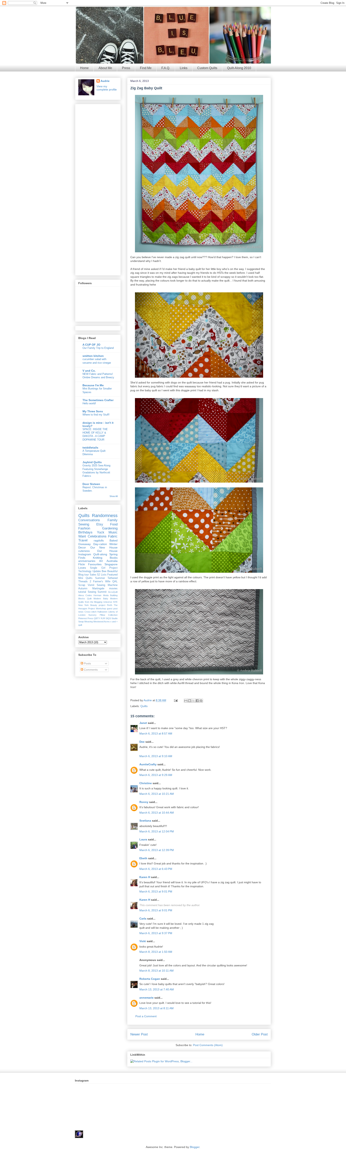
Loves (82, 567)
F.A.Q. (165, 68)
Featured (112, 574)
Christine (145, 783)
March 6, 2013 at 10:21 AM (156, 793)
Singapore (111, 564)
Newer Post (139, 1034)
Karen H (144, 877)
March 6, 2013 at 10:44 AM (156, 812)
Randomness (105, 515)
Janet (143, 722)
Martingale (98, 588)
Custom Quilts (207, 68)
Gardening (110, 528)
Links (183, 68)
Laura (143, 839)
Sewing (83, 524)
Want (82, 536)
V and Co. (89, 370)
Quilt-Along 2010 (239, 68)
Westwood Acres (101, 621)
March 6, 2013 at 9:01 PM (155, 891)
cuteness (84, 550)
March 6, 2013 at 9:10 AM (155, 756)
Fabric (113, 536)
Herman (97, 595)
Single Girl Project (104, 567)
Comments (90, 669)
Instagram (84, 554)
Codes (88, 595)
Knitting (97, 557)
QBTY (97, 618)
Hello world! (89, 403)
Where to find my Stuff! (96, 414)
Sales (93, 574)
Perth (109, 605)
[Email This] (186, 701)
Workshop (101, 608)
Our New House (104, 547)
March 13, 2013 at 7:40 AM (156, 989)
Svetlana (145, 820)
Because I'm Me (93, 385)
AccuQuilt (113, 592)
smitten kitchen (93, 355)
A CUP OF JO (91, 344)
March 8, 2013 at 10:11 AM (156, 970)
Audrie (148, 700)
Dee (142, 741)
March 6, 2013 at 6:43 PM (155, 868)
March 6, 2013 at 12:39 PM (156, 850)
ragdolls (99, 540)
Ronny (143, 802)
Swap (81, 621)
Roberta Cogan (149, 978)
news (80, 612)
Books (114, 557)
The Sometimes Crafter (98, 400)
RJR (103, 618)
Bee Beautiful (110, 571)
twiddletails (90, 447)
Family (113, 520)
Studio (115, 618)
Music (113, 532)
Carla (142, 918)
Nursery (93, 615)
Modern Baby (101, 598)
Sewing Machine (107, 585)
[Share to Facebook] (197, 701)
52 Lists (101, 574)
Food (114, 524)
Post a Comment (146, 1016)
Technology (85, 571)
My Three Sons (92, 411)
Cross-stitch (90, 612)
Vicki (142, 941)
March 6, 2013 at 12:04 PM (156, 831)
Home (84, 68)
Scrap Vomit (86, 585)
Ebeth (143, 858)
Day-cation (100, 544)
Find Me (146, 68)
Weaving (88, 621)
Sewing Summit (97, 592)
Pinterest (82, 618)
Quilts (144, 706)
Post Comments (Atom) (208, 1045)
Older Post (260, 1034)
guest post (112, 608)
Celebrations (97, 536)
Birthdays (85, 532)
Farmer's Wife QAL (105, 581)
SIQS (108, 618)
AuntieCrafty (148, 764)
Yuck (100, 532)
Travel (83, 540)
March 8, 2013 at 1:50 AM (155, 951)
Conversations (89, 520)
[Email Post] (175, 700)
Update (97, 571)
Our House (107, 550)
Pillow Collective (109, 615)
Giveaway (84, 544)
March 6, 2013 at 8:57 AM (155, 733)
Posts (87, 663)
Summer (100, 578)
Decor (82, 547)
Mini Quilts (85, 578)
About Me (105, 68)
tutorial (82, 592)
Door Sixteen (91, 484)
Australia (112, 560)
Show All (114, 496)
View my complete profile (107, 88)
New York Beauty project (91, 605)
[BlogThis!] (190, 701)
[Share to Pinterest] (201, 701)
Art (101, 560)
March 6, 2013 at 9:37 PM (155, 933)
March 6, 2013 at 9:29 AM (155, 775)
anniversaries (86, 560)
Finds (81, 557)
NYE (115, 602)
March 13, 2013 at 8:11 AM (156, 1008)
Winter (113, 544)
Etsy (99, 524)
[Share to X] (193, 701)
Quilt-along (100, 554)
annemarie (146, 997)
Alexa (81, 595)
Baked (114, 540)
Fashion (84, 528)
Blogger (194, 1147)
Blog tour (83, 574)
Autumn (82, 588)
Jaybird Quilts (92, 462)
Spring (113, 554)
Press (126, 68)
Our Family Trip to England (98, 347)
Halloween (102, 612)
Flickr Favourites (90, 564)
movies (113, 588)
